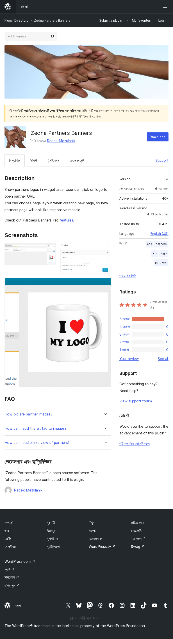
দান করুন (138, 538)
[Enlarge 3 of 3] (105, 284)
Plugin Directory (16, 20)
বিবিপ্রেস (12, 577)
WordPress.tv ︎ (102, 546)
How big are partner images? (28, 414)
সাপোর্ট (92, 530)
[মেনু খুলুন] (166, 7)
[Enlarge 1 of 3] (50, 249)
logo (164, 253)
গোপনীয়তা (10, 546)
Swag (138, 546)
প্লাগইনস (52, 538)
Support (161, 160)
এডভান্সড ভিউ (127, 275)
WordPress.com (20, 561)
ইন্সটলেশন (53, 160)
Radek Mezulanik (61, 140)
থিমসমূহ (51, 530)
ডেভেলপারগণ (96, 538)
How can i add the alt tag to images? (35, 428)
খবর (7, 530)
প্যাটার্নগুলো (53, 546)
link (155, 253)
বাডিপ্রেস (12, 585)
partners (161, 262)
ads (149, 244)
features (66, 220)
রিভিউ (33, 160)
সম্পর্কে (9, 522)
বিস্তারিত (14, 160)
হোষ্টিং (8, 538)
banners (161, 244)
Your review (129, 358)
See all (163, 358)
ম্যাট (9, 569)
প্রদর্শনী (51, 522)
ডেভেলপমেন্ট (77, 160)
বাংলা (18, 605)
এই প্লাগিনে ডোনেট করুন (134, 443)
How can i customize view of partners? (37, 443)
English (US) (159, 233)
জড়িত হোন (137, 522)
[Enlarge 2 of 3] (105, 249)
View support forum (135, 401)
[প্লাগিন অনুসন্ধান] (52, 36)
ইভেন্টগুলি (136, 530)
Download (158, 137)
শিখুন (91, 522)
